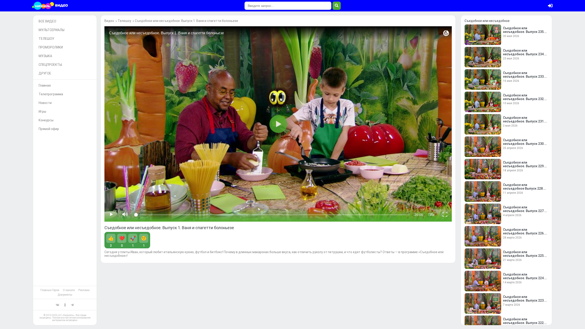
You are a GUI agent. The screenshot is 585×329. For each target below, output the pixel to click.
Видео (109, 21)
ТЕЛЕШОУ (46, 38)
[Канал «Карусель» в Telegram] (72, 304)
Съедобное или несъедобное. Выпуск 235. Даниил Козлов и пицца (524, 31)
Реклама (84, 290)
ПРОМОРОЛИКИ (51, 47)
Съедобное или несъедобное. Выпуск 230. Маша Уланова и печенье (524, 143)
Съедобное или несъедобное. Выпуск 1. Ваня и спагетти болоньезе (186, 21)
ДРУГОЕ (45, 73)
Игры (42, 111)
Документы (65, 294)
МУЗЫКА (45, 56)
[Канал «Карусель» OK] (65, 304)
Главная (45, 85)
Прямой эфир (49, 129)
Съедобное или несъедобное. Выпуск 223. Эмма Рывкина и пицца (524, 300)
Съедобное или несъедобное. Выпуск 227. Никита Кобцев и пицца (524, 210)
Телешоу (124, 21)
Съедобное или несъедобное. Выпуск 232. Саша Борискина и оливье (524, 98)
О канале (69, 290)
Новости (45, 103)
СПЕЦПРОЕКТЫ (50, 64)
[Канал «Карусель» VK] (57, 304)
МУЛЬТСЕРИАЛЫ (51, 30)
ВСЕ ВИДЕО (47, 21)
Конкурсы (46, 120)
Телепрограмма (51, 94)
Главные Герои (49, 290)
